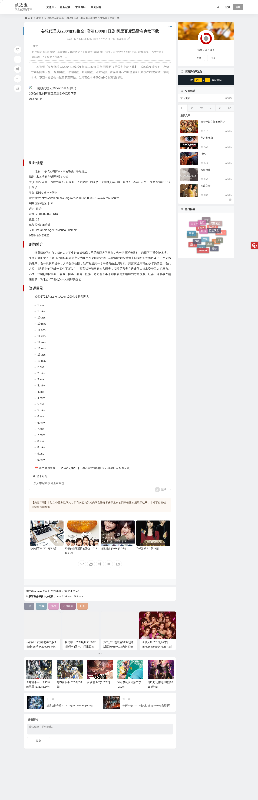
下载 (197, 228)
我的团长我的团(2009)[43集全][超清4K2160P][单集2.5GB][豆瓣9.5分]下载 (41, 646)
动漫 (38, 18)
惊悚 (203, 220)
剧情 (192, 240)
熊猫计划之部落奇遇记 (213, 121)
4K (219, 232)
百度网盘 (214, 222)
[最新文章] (182, 108)
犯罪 (216, 247)
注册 (238, 7)
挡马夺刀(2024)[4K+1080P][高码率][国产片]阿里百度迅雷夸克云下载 (80, 646)
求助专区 (80, 7)
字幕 (191, 229)
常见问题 (96, 7)
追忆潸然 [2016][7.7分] (113, 548)
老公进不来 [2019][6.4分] (43, 548)
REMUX (203, 240)
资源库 (50, 7)
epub (201, 249)
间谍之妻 (205, 185)
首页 (30, 18)
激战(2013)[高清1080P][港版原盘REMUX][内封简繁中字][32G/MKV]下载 (118, 646)
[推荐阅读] (229, 108)
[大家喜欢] (192, 108)
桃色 (203, 153)
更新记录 (65, 7)
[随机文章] (220, 108)
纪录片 (221, 237)
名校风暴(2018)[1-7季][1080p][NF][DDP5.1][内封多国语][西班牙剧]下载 (157, 646)
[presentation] (153, 665)
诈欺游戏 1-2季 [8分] (147, 548)
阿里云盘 (215, 226)
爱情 (214, 243)
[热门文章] (201, 108)
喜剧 (209, 229)
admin (38, 591)
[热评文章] (210, 108)
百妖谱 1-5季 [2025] (98, 682)
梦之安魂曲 (207, 137)
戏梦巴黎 (205, 169)
